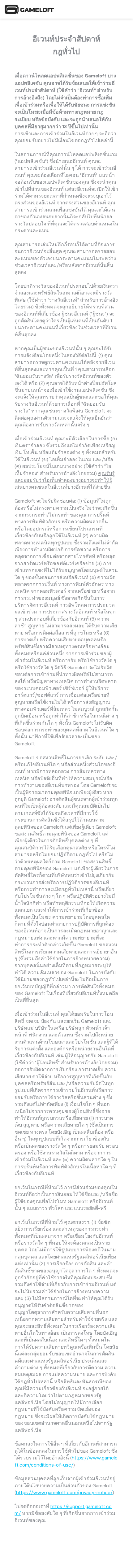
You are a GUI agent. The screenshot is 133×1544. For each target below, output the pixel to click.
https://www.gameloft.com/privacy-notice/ (64, 1492)
